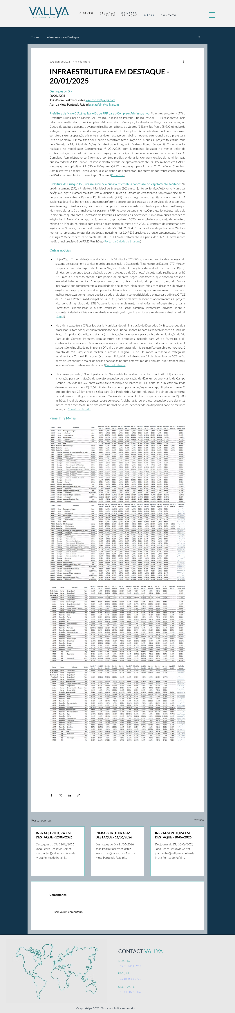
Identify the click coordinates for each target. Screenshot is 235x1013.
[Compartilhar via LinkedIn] (69, 795)
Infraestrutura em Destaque (62, 37)
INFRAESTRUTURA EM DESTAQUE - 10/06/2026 (173, 835)
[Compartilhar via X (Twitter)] (60, 795)
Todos (35, 37)
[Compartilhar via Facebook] (51, 795)
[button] (212, 15)
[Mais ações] (183, 61)
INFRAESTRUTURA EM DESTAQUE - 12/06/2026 (54, 835)
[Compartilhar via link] (78, 795)
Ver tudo (199, 819)
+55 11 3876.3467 (129, 992)
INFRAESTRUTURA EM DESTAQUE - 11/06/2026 (113, 835)
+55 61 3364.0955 (129, 965)
